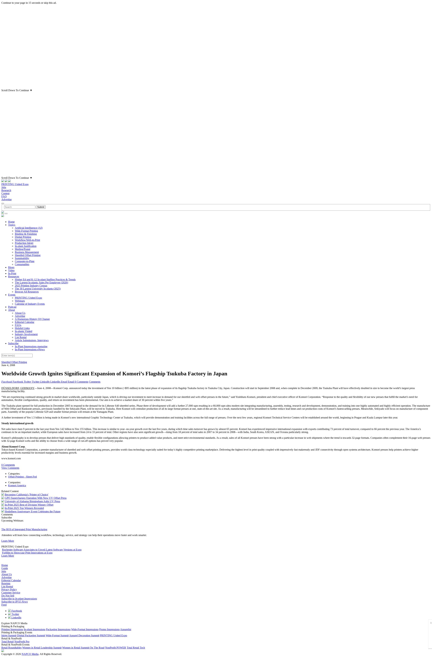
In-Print (12, 273)
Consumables (22, 264)
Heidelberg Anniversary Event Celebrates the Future (32, 511)
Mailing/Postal (22, 249)
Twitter (15, 614)
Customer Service (10, 592)
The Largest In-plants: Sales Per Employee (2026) (41, 282)
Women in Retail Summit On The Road (83, 647)
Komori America (17, 485)
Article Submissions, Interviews (32, 340)
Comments (94, 381)
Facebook (16, 610)
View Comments (10, 467)
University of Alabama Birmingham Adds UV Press (32, 501)
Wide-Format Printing (26, 230)
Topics (11, 224)
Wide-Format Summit (57, 635)
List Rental (20, 337)
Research (6, 190)
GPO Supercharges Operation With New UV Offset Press (35, 498)
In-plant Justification (25, 246)
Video (11, 270)
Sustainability (22, 258)
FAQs (18, 325)
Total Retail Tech (136, 647)
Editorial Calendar (24, 322)
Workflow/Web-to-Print (27, 240)
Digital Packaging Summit (31, 635)
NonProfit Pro (21, 641)
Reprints (5, 583)
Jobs (3, 187)
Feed (4, 604)
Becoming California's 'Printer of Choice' (26, 494)
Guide (4, 568)
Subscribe (13, 343)
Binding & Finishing (26, 233)
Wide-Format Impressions (85, 629)
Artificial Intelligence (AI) (29, 227)
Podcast (12, 306)
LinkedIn (16, 617)
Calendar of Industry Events (30, 303)
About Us (20, 313)
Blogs (11, 267)
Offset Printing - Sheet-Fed (22, 476)
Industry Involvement (26, 334)
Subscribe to (19, 598)
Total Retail (7, 641)
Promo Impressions (109, 629)
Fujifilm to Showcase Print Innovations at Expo (27, 552)
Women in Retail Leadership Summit (42, 647)
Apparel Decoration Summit (84, 635)
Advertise (6, 199)
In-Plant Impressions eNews (30, 349)
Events (11, 294)
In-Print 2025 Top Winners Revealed (24, 508)
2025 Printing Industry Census (31, 285)
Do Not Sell (7, 595)
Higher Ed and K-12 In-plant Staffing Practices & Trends (45, 279)
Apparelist (125, 629)
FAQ (4, 196)
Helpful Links (22, 328)
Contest (5, 193)
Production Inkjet (24, 243)
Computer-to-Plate (24, 261)
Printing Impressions (12, 629)
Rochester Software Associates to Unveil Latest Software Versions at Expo (42, 549)
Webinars (20, 300)
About (11, 309)
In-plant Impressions (34, 629)
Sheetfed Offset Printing (27, 255)
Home (11, 221)
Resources (13, 276)
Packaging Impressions (58, 629)
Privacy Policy (9, 589)
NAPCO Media (30, 654)
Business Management (27, 252)
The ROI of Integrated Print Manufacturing (24, 529)
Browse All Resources (27, 291)
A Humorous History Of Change (32, 319)
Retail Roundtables (11, 647)
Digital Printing (23, 236)
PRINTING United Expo (15, 184)
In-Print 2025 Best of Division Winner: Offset (29, 504)
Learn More (7, 540)
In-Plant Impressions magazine (31, 346)
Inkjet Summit (8, 635)
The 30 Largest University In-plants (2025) (38, 288)
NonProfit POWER (115, 647)
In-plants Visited (23, 331)
